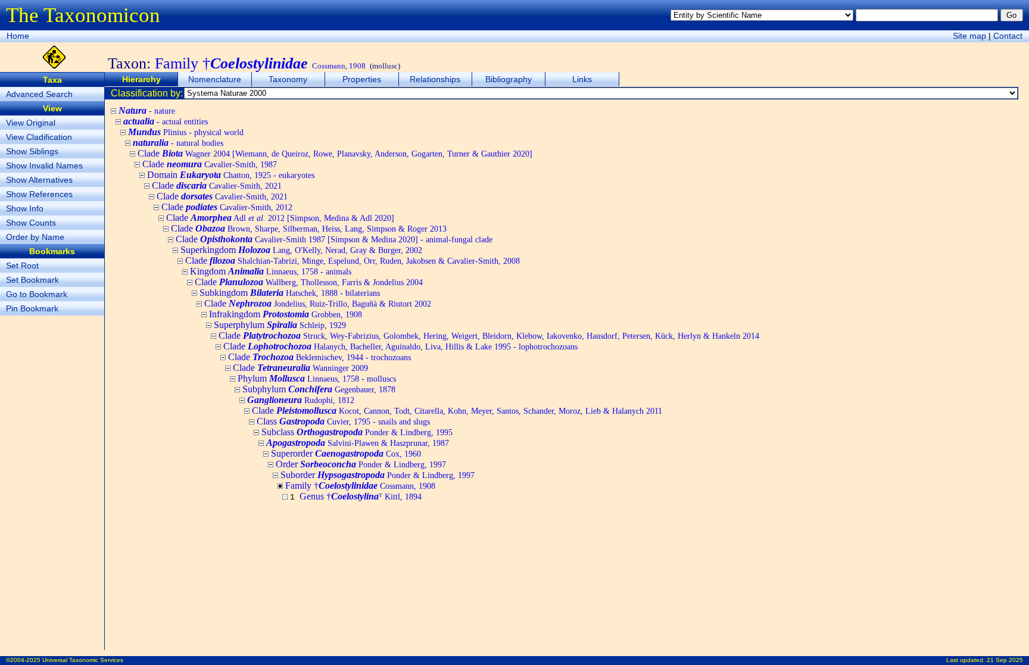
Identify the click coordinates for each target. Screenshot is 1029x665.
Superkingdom (301, 250)
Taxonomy (288, 79)
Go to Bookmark (36, 294)
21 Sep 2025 (1005, 660)
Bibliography (508, 79)
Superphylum (280, 325)
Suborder (377, 475)
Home (18, 35)
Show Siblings (32, 151)
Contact (1007, 35)
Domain (230, 175)
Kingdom (270, 271)
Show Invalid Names (44, 165)
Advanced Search (39, 94)
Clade (335, 153)
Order (361, 464)
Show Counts (31, 222)
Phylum (317, 378)
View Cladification (39, 137)
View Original (30, 122)
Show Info (24, 208)
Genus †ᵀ (361, 496)
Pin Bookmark (32, 308)
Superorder (346, 453)
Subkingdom (289, 293)
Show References (39, 194)
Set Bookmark (32, 280)
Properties (361, 79)
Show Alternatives (39, 180)
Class (343, 421)
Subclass (357, 432)
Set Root (22, 265)
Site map (969, 35)
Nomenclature (214, 79)
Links (582, 79)
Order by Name (35, 237)
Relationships (435, 79)
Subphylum (318, 389)
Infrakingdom (285, 314)
